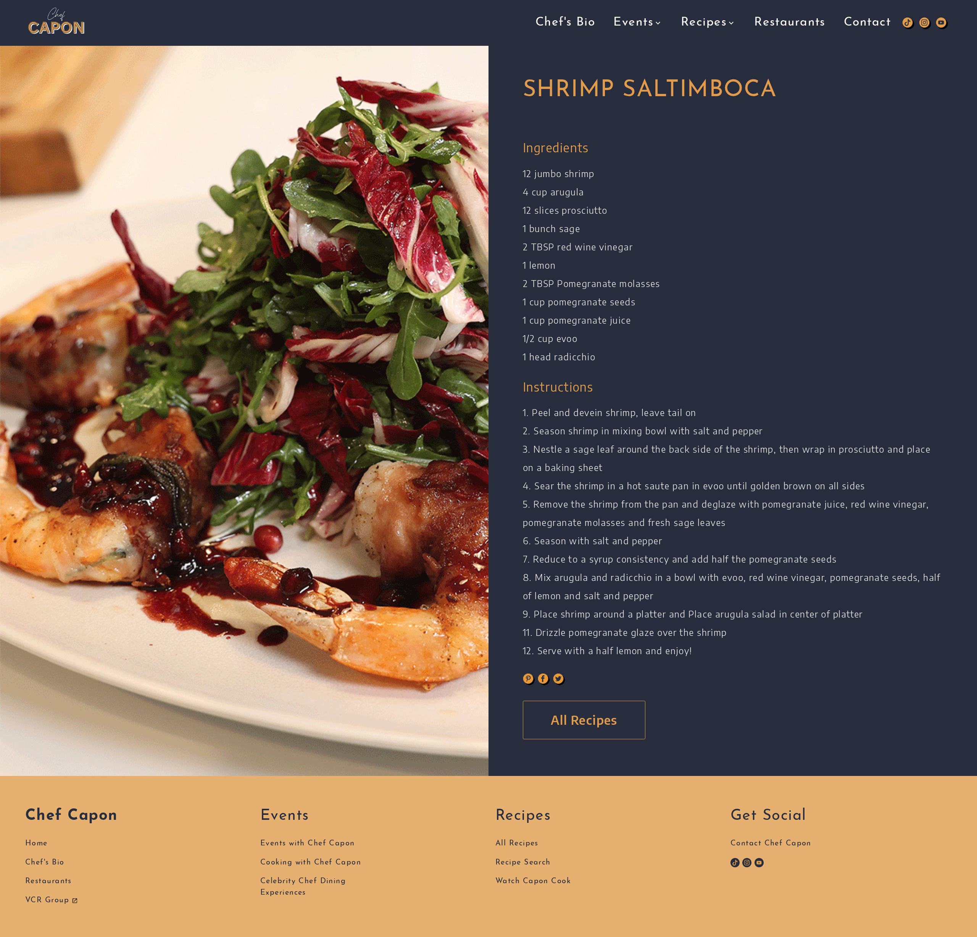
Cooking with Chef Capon (657, 54)
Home (36, 843)
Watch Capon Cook (533, 881)
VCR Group (48, 900)
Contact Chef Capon (770, 843)
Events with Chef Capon (655, 43)
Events (633, 22)
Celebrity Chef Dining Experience (651, 69)
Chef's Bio (565, 22)
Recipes (704, 22)
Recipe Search (706, 54)
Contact (867, 22)
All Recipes (701, 43)
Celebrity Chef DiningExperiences (303, 887)
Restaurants (789, 22)
